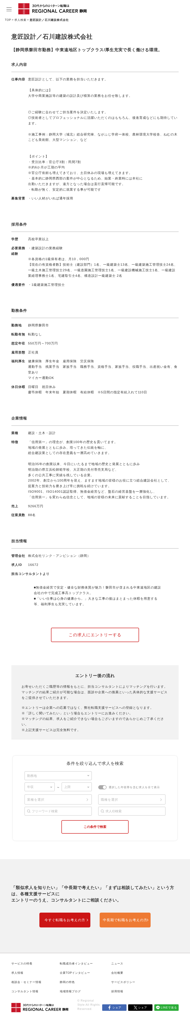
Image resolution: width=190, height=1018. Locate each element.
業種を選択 (35, 799)
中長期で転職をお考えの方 (125, 920)
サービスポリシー (123, 982)
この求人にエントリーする (95, 635)
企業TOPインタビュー (75, 972)
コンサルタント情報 (24, 991)
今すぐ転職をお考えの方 (64, 920)
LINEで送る (169, 1007)
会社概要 (117, 972)
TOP (8, 20)
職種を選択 (109, 799)
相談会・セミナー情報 (26, 982)
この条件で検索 (95, 827)
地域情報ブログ (70, 991)
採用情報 (117, 991)
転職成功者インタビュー (76, 963)
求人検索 (20, 20)
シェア (116, 1007)
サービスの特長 (21, 963)
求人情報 (17, 972)
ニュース (117, 963)
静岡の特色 (67, 982)
